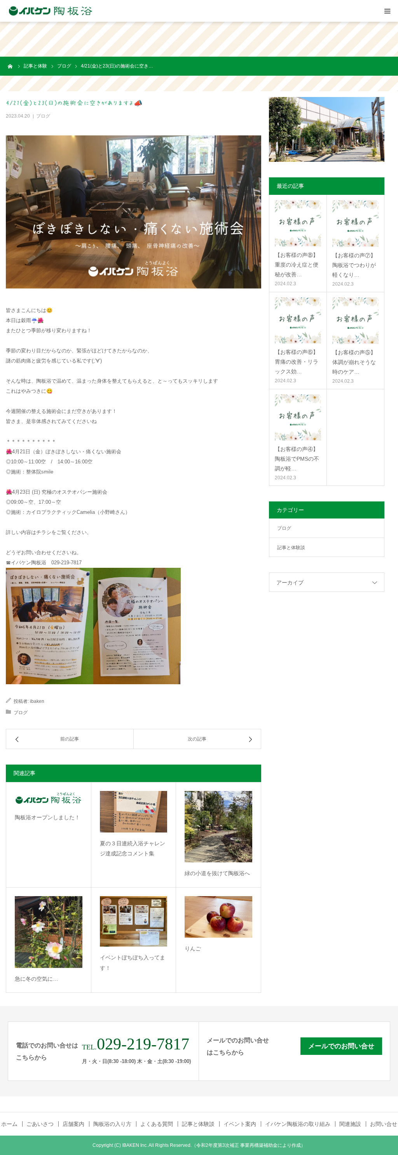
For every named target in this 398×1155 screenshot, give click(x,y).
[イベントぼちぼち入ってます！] (134, 921)
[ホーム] (10, 65)
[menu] (387, 11)
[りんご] (218, 917)
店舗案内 (73, 1124)
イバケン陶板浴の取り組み (297, 1124)
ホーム (9, 1124)
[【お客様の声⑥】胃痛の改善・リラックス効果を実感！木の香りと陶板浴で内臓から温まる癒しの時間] (298, 320)
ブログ (43, 116)
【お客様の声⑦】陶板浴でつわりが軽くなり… (354, 265)
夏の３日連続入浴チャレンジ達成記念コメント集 (132, 848)
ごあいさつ (40, 1124)
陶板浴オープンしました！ (47, 817)
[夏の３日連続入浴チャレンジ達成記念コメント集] (134, 811)
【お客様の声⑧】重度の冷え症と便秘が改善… (296, 264)
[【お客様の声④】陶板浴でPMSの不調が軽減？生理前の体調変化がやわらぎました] (298, 417)
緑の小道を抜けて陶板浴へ (217, 873)
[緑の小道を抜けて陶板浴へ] (218, 827)
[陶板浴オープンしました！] (48, 799)
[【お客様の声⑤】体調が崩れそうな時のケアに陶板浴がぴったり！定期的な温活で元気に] (355, 320)
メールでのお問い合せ (341, 1046)
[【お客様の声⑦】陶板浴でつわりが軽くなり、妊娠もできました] (355, 223)
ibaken (37, 701)
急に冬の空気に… (36, 979)
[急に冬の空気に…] (48, 932)
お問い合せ (383, 1124)
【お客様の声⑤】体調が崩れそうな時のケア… (354, 362)
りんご (193, 948)
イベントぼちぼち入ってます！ (132, 962)
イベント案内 (239, 1124)
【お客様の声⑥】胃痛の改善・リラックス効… (296, 362)
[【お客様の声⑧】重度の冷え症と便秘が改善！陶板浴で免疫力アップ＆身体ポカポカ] (298, 223)
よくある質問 (156, 1124)
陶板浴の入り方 (112, 1124)
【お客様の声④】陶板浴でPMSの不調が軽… (297, 459)
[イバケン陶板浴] (50, 11)
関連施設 (350, 1124)
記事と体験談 (291, 547)
